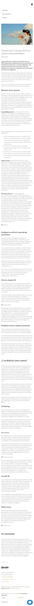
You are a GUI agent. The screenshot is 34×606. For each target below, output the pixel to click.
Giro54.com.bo (5, 581)
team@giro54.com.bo (15, 588)
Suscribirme (20, 597)
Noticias (5, 17)
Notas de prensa (7, 14)
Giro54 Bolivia (5, 4)
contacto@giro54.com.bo (7, 579)
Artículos (5, 10)
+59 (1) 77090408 (7, 577)
